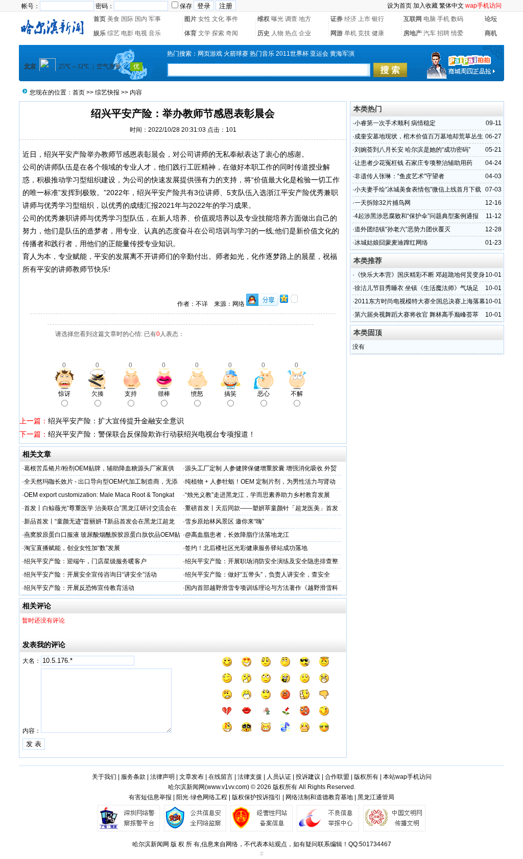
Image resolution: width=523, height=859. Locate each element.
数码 (457, 18)
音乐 (155, 33)
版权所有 (366, 776)
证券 (336, 18)
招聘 (443, 33)
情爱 (457, 33)
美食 (113, 18)
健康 (378, 33)
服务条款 (133, 776)
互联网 (412, 18)
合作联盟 (337, 776)
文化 (218, 18)
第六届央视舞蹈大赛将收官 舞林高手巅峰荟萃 (416, 314)
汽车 (429, 33)
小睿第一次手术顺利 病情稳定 (395, 123)
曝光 (277, 18)
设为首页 (399, 5)
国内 (141, 18)
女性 (204, 18)
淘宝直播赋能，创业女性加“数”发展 (72, 548)
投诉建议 (308, 776)
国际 (127, 18)
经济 (350, 18)
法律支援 (249, 776)
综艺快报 (107, 92)
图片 (190, 18)
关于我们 (104, 776)
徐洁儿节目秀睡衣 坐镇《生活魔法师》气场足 (416, 288)
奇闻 (232, 33)
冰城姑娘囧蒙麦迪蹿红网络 (391, 242)
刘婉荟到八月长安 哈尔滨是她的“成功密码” (412, 149)
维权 (263, 18)
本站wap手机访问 (407, 776)
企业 (305, 33)
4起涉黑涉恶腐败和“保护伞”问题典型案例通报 (416, 216)
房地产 (412, 33)
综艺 (113, 33)
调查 (291, 18)
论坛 (491, 18)
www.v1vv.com (227, 787)
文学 (204, 33)
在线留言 (220, 776)
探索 (218, 33)
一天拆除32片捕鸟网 (382, 202)
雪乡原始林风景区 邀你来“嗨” (224, 521)
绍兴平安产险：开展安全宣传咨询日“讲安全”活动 (90, 574)
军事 (155, 18)
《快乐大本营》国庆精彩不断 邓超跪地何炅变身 (419, 274)
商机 (491, 33)
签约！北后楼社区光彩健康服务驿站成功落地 (246, 548)
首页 (99, 18)
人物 (277, 33)
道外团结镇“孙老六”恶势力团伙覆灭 (402, 229)
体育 (190, 33)
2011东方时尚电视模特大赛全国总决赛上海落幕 (419, 301)
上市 (364, 18)
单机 (350, 33)
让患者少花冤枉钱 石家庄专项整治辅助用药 (413, 162)
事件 (232, 18)
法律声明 (162, 776)
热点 (291, 33)
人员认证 (279, 776)
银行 (378, 18)
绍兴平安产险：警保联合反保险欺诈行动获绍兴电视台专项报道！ (151, 434)
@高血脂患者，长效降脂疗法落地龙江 (237, 534)
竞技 (364, 33)
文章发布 (191, 776)
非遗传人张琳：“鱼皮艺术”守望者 (399, 176)
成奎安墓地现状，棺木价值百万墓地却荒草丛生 (418, 136)
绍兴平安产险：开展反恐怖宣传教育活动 (79, 587)
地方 (305, 18)
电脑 (429, 18)
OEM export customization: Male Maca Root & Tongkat (99, 494)
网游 (336, 33)
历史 (263, 33)
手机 (443, 18)
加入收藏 (425, 5)
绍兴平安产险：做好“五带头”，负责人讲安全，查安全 (257, 574)
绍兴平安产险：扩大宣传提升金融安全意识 (116, 421)
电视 (141, 33)
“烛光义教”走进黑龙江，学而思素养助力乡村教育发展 (257, 494)
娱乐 (99, 33)
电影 (127, 33)
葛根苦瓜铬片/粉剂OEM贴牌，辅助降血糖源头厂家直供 (99, 468)
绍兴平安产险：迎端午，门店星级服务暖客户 (85, 561)
